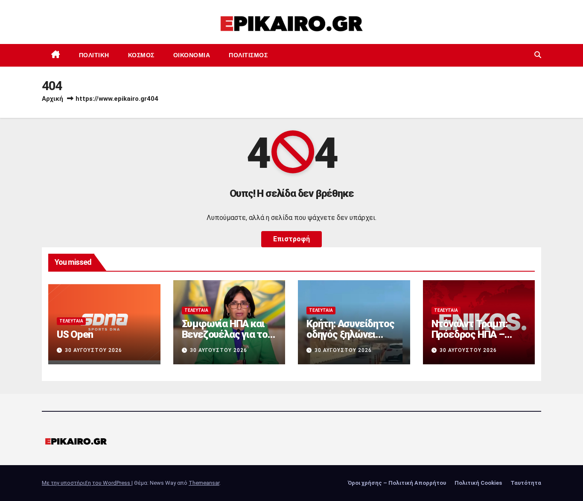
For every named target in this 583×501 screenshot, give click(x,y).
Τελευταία (71, 321)
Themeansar (204, 483)
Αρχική (52, 99)
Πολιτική (94, 55)
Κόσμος (141, 55)
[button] (537, 55)
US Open (75, 334)
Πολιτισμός (248, 55)
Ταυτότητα (525, 483)
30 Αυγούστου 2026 (93, 350)
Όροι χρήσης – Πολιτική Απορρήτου (397, 483)
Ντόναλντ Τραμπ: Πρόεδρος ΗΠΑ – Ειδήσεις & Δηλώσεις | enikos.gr (477, 340)
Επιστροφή (291, 239)
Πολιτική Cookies (478, 483)
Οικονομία (191, 55)
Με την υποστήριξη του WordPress (86, 483)
